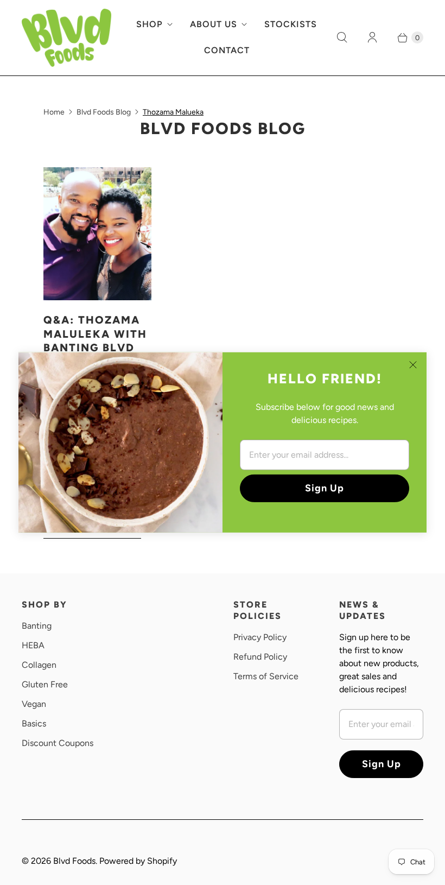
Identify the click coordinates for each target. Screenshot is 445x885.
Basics (34, 723)
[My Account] (372, 37)
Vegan (34, 704)
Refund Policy (260, 657)
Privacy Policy (260, 637)
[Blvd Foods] (66, 38)
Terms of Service (265, 676)
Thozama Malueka (173, 112)
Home (54, 112)
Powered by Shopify (138, 861)
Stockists (290, 24)
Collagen (39, 665)
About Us (213, 24)
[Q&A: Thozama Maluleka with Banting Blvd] (97, 234)
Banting (37, 626)
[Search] (342, 37)
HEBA (33, 645)
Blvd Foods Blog (104, 112)
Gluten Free (45, 684)
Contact (227, 50)
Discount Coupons (57, 743)
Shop (149, 24)
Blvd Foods (74, 861)
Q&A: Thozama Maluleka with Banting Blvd (95, 333)
